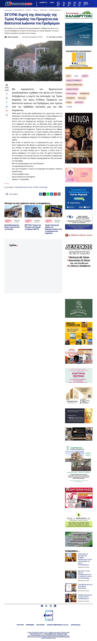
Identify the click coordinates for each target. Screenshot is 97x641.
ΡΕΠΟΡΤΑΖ (79, 102)
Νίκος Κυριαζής (13, 37)
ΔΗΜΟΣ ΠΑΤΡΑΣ (72, 89)
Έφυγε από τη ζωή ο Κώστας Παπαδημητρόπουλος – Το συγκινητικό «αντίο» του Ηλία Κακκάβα (85, 574)
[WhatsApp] (7, 102)
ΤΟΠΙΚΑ (35, 10)
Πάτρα (69, 102)
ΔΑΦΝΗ (85, 76)
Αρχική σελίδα (8, 10)
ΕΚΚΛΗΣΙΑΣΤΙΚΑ (19, 10)
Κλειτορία (81, 98)
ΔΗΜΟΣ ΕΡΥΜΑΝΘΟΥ (74, 80)
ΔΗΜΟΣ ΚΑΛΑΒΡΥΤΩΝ (74, 85)
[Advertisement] (79, 283)
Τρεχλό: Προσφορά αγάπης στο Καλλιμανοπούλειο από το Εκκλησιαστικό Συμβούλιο (53, 229)
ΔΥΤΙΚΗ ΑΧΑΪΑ (71, 93)
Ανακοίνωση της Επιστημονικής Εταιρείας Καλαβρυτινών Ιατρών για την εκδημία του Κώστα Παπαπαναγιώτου (85, 559)
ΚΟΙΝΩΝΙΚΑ (70, 98)
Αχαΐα (76, 76)
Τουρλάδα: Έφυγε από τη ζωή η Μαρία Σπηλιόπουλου (85, 586)
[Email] (7, 115)
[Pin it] (7, 110)
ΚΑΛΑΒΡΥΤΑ (84, 93)
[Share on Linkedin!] (7, 106)
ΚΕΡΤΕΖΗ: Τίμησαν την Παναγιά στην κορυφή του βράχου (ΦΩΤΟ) (33, 227)
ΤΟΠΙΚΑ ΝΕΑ (43, 10)
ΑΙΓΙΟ (68, 76)
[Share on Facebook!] (7, 93)
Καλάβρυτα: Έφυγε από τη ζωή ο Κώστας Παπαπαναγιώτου (85, 596)
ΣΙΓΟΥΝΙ (28, 10)
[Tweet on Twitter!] (7, 98)
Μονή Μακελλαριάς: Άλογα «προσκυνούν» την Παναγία (12, 227)
